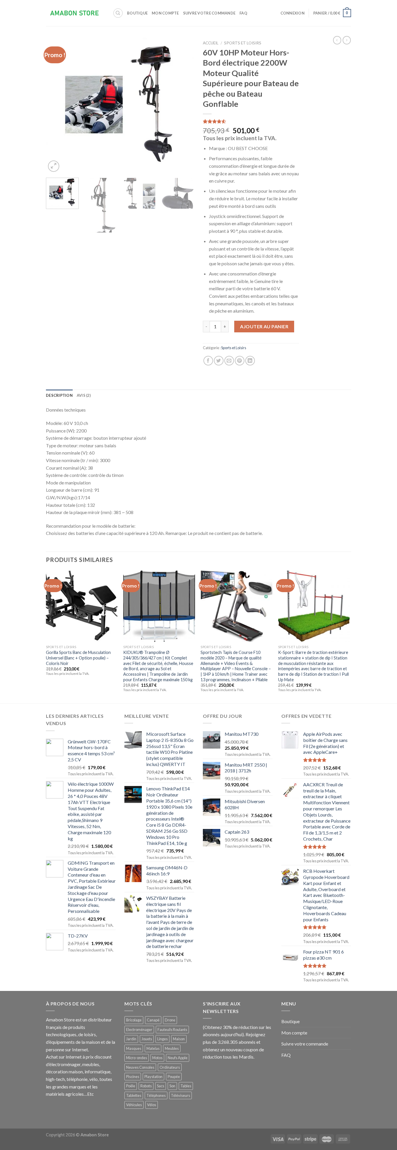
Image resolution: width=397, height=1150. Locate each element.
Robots (146, 1086)
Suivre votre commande (209, 13)
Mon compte (165, 13)
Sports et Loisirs (242, 43)
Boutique (137, 13)
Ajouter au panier (264, 326)
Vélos (151, 1104)
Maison (179, 1039)
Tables (185, 1086)
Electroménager (139, 1029)
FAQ (243, 13)
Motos (157, 1057)
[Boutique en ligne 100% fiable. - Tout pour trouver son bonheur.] (75, 13)
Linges (162, 1039)
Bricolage (134, 1020)
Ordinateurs (170, 1067)
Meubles (172, 1048)
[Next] (184, 105)
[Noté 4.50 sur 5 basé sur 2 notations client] (251, 121)
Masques (133, 1048)
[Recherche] (118, 13)
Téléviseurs (180, 1095)
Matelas (153, 1048)
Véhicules (134, 1104)
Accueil (211, 43)
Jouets (147, 1039)
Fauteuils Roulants (172, 1029)
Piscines (132, 1076)
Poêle (130, 1086)
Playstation (153, 1076)
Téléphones (156, 1095)
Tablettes (133, 1095)
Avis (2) (84, 395)
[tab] (59, 395)
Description (59, 395)
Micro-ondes (136, 1057)
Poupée (174, 1076)
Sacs (160, 1086)
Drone (170, 1020)
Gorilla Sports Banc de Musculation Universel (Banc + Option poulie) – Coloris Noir (78, 658)
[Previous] (56, 105)
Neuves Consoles (140, 1067)
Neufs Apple (177, 1057)
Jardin (131, 1039)
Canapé (153, 1020)
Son (172, 1086)
